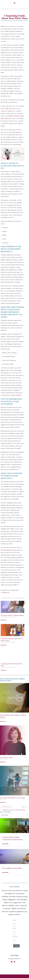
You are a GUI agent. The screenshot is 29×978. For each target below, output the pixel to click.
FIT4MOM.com (6, 592)
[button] (14, 3)
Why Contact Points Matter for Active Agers (12, 798)
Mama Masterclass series (9, 550)
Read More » (4, 620)
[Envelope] (11, 961)
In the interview (4, 200)
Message (15, 936)
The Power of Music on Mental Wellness (12, 615)
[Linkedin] (14, 961)
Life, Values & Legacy (6, 757)
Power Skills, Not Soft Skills (11, 868)
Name (14, 920)
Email (14, 928)
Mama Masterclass (17, 132)
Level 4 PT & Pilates (7, 111)
